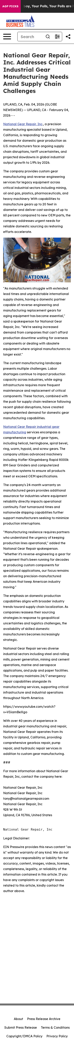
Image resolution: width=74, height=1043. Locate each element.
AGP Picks (10, 6)
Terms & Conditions (55, 1027)
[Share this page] (68, 36)
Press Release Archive (43, 1019)
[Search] (47, 36)
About (18, 1019)
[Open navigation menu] (7, 36)
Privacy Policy (57, 1036)
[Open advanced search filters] (57, 36)
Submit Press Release (20, 1027)
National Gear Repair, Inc (22, 124)
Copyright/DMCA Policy (24, 1036)
